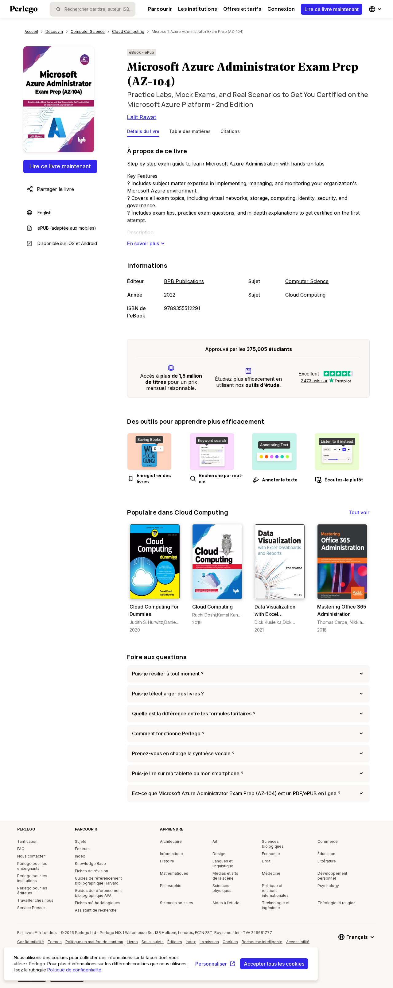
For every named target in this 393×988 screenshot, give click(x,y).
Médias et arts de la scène (225, 876)
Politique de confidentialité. (74, 969)
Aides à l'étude (225, 902)
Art (214, 841)
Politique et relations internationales (275, 890)
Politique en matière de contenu (94, 944)
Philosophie (170, 885)
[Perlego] (23, 10)
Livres (132, 941)
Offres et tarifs (242, 9)
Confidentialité (30, 941)
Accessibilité (299, 944)
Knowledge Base (90, 863)
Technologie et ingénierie (276, 905)
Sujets (80, 841)
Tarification (27, 841)
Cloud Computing (305, 295)
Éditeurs (82, 848)
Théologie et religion (336, 902)
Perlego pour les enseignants (32, 866)
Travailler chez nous (35, 900)
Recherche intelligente (262, 941)
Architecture (171, 841)
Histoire (167, 861)
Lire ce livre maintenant (332, 9)
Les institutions (197, 9)
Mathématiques (174, 873)
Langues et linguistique (222, 863)
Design (218, 853)
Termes (55, 941)
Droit (266, 861)
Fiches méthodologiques (97, 902)
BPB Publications (184, 281)
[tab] (143, 132)
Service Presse (31, 907)
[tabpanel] (248, 231)
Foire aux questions (156, 657)
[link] (154, 579)
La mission (209, 941)
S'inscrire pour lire (156, 593)
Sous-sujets (153, 941)
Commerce (327, 841)
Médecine (271, 873)
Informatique (171, 853)
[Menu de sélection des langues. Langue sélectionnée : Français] (375, 9)
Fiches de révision (91, 871)
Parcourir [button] (160, 9)
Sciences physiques (222, 888)
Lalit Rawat (141, 117)
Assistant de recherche (96, 910)
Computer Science (307, 281)
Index (80, 856)
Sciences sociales (176, 902)
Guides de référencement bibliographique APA (98, 893)
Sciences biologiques (273, 844)
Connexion (281, 9)
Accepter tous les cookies (274, 964)
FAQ (21, 848)
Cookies (230, 941)
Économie (271, 853)
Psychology (328, 885)
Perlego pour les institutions (32, 878)
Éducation (326, 853)
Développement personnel (332, 876)
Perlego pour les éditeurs (32, 890)
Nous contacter (31, 856)
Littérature (326, 861)
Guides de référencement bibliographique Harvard (98, 880)
